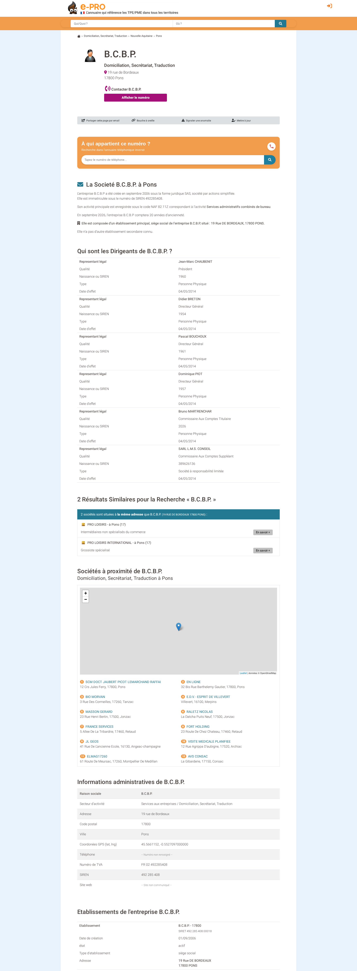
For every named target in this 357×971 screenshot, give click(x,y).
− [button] (85, 599)
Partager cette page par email (102, 120)
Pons (159, 35)
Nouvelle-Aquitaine (141, 35)
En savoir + (263, 532)
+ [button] (85, 593)
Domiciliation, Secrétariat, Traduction (105, 35)
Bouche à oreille (145, 120)
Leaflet (243, 673)
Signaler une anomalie (198, 120)
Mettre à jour (243, 120)
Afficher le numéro (136, 97)
